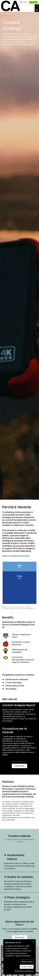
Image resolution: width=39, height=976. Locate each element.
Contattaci (33, 2)
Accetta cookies (26, 967)
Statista (29, 608)
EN (25, 2)
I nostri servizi (9, 14)
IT (21, 2)
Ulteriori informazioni (22, 956)
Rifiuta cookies (27, 962)
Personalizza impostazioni (24, 971)
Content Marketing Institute (19, 556)
